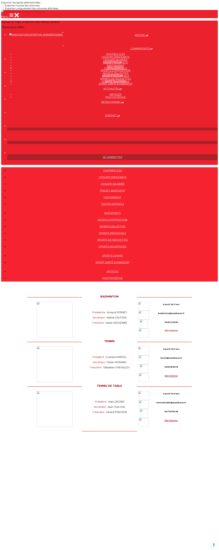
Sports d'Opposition (115, 70)
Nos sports (115, 67)
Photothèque (115, 97)
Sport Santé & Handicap (115, 83)
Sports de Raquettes (115, 79)
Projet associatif (112, 190)
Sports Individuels (112, 233)
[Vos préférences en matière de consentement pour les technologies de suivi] (214, 545)
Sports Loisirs (115, 81)
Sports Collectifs (115, 73)
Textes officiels (112, 204)
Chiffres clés (115, 54)
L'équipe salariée (115, 59)
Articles (115, 94)
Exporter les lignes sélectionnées (20, 2)
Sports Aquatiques (112, 246)
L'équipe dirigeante (115, 57)
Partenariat (115, 65)
